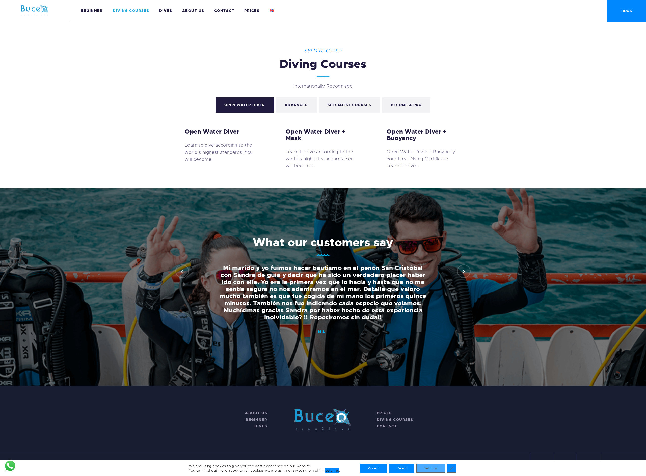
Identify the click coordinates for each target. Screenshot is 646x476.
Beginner (256, 419)
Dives (260, 426)
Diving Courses (395, 419)
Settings (431, 468)
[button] (182, 271)
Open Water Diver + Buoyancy (417, 134)
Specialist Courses (349, 105)
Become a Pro (406, 105)
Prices (384, 413)
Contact (387, 426)
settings (332, 470)
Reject (402, 468)
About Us (256, 413)
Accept (374, 468)
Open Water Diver (244, 105)
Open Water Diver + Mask (316, 134)
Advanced (296, 105)
